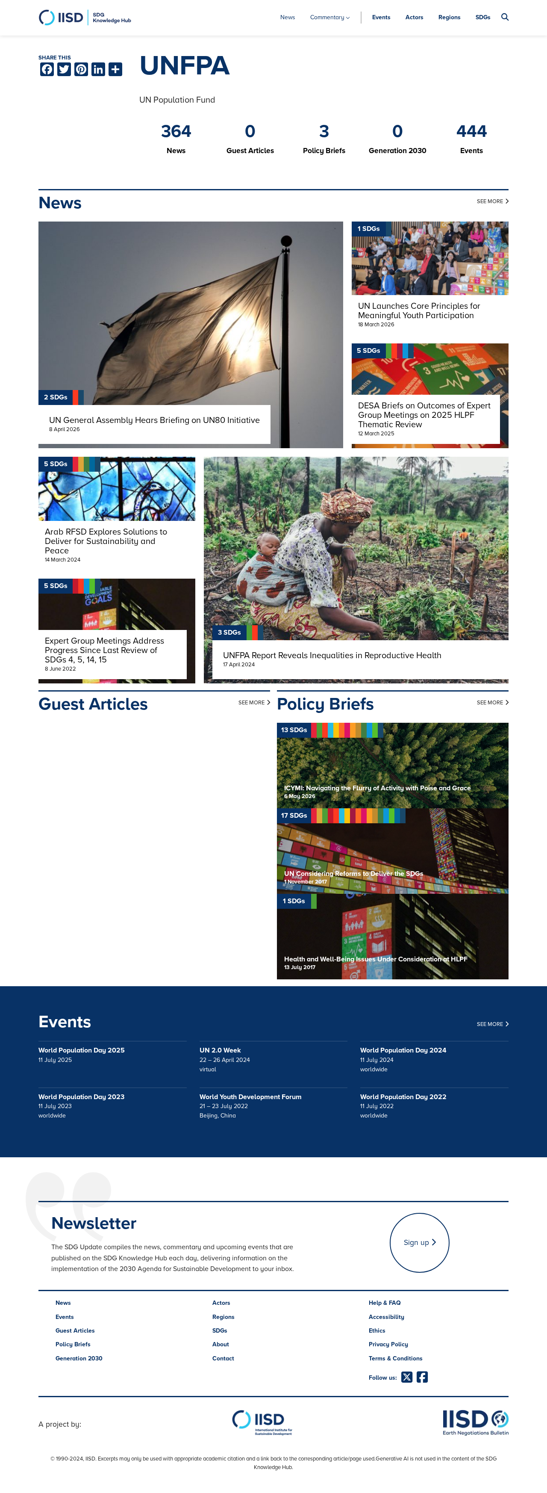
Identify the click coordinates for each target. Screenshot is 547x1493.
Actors (414, 17)
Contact (223, 1358)
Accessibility (386, 1317)
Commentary (327, 17)
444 (471, 131)
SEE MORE (490, 201)
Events (381, 17)
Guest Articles (75, 1330)
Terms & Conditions (396, 1358)
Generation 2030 (79, 1358)
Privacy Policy (388, 1344)
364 (176, 131)
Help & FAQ (385, 1303)
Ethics (377, 1330)
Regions (449, 17)
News (287, 17)
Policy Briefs (73, 1344)
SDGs (483, 17)
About (220, 1344)
